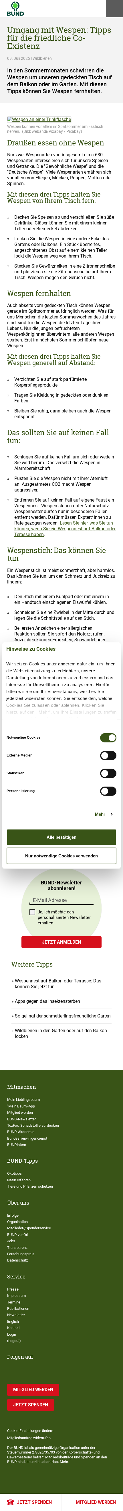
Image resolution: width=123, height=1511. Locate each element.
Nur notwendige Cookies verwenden (61, 855)
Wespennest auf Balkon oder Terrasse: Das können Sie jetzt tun (58, 983)
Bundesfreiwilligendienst (27, 1138)
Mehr (100, 814)
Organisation (17, 1222)
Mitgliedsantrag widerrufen (29, 1438)
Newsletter (16, 1315)
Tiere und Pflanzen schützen (30, 1186)
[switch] (108, 755)
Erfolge (13, 1215)
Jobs (11, 1241)
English (13, 1321)
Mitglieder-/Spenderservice (29, 1228)
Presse (13, 1289)
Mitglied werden (96, 1502)
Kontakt (13, 1328)
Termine (13, 1302)
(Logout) (14, 1341)
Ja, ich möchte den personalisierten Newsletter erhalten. (64, 917)
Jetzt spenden (34, 1502)
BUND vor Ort (17, 1234)
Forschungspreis (20, 1254)
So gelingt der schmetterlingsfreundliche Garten (63, 1016)
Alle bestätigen (61, 836)
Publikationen (18, 1308)
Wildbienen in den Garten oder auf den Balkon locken (61, 1033)
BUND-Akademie (20, 1132)
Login (11, 1334)
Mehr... (65, 1462)
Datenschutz (17, 1260)
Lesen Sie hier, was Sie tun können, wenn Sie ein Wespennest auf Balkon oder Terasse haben (65, 528)
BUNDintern (16, 1145)
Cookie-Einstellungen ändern (30, 1431)
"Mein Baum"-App (21, 1106)
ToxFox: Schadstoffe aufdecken (33, 1125)
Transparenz (17, 1247)
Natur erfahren (19, 1180)
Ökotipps (14, 1173)
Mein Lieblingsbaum (23, 1099)
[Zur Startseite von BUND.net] (15, 8)
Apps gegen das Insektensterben (47, 1001)
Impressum (16, 1295)
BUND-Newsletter (21, 1119)
